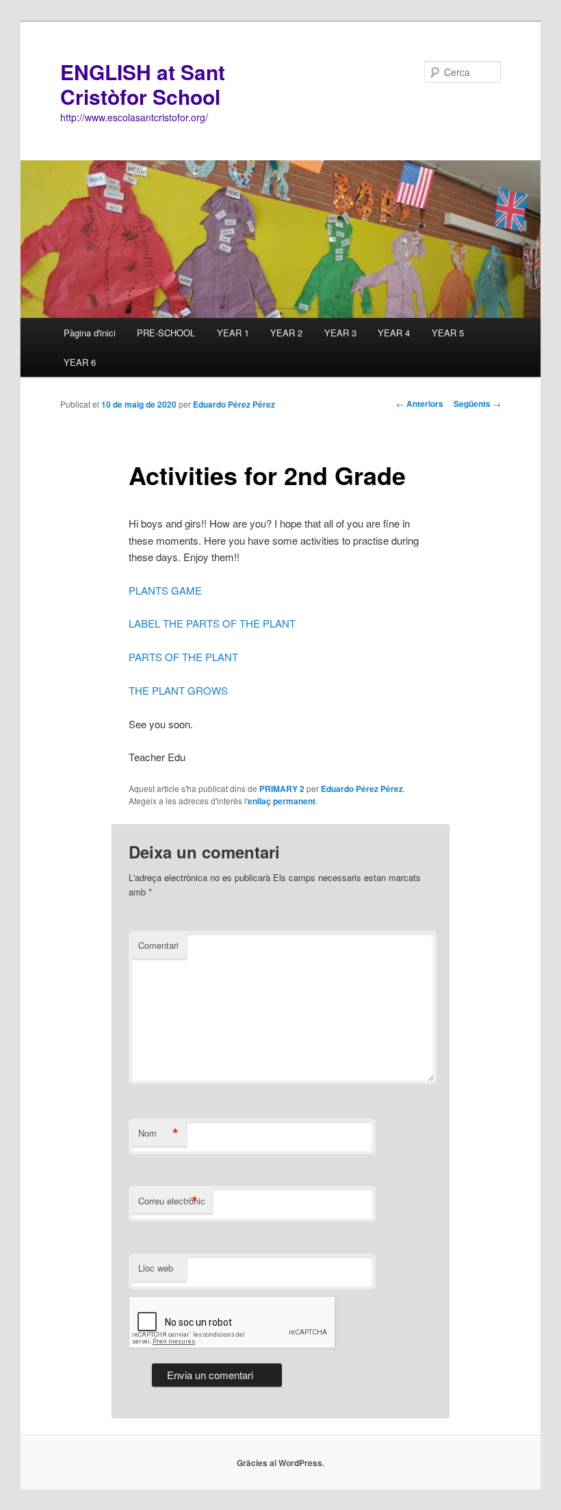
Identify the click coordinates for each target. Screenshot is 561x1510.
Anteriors (419, 403)
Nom (158, 1133)
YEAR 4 (394, 332)
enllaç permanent (281, 801)
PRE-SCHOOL (166, 332)
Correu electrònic (171, 1201)
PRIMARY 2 (281, 788)
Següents (477, 403)
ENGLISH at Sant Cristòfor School (142, 84)
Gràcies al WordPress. (280, 1463)
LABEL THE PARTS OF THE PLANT (212, 623)
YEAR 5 (448, 332)
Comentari (158, 945)
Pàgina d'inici (90, 332)
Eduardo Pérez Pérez (234, 404)
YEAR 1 (233, 332)
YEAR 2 (286, 332)
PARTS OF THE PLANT (183, 656)
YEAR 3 (340, 332)
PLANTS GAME (165, 590)
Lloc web (155, 1267)
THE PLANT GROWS (178, 690)
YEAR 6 (80, 362)
